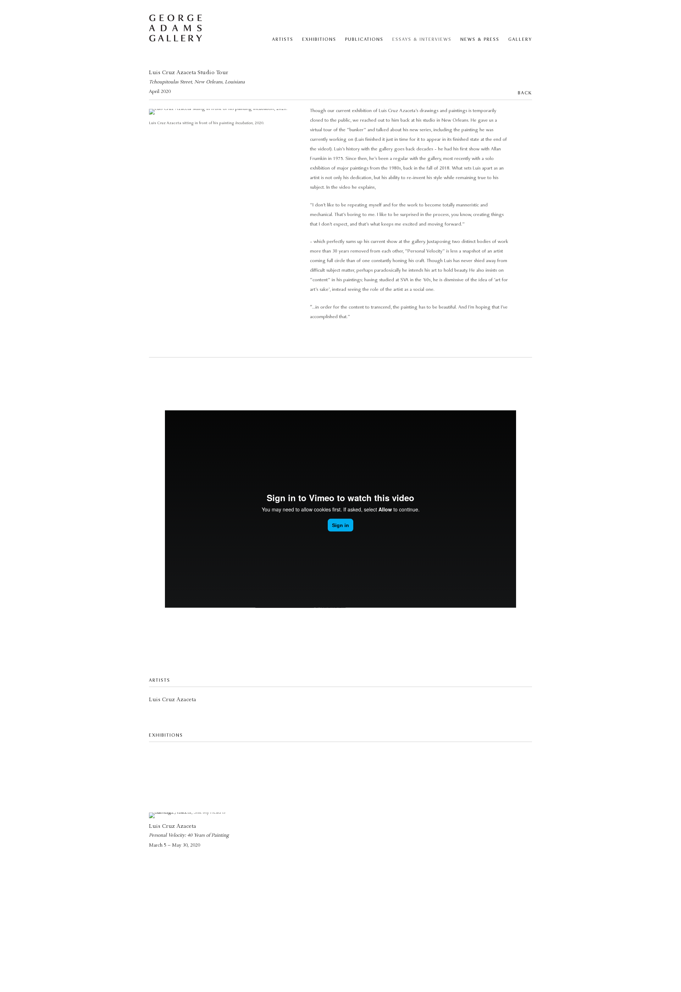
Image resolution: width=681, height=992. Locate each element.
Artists (282, 39)
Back (525, 93)
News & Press (479, 39)
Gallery (520, 39)
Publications (364, 39)
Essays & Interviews (422, 39)
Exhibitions (319, 39)
